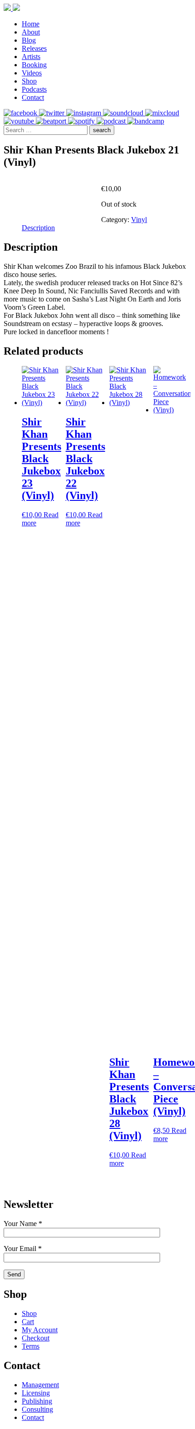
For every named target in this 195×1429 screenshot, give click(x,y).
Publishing (37, 1401)
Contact (33, 97)
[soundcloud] (124, 113)
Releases (34, 48)
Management (40, 1385)
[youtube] (20, 121)
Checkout (35, 1338)
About (31, 32)
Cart (28, 1321)
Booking (34, 65)
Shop (29, 81)
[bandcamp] (145, 121)
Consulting (37, 1409)
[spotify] (82, 121)
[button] (101, 130)
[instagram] (84, 113)
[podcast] (112, 121)
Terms (30, 1346)
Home (30, 24)
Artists (31, 56)
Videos (32, 73)
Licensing (36, 1393)
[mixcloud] (162, 113)
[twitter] (52, 113)
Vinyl (139, 219)
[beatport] (52, 121)
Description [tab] (38, 228)
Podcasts (34, 89)
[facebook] (21, 113)
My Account (40, 1330)
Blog (29, 40)
